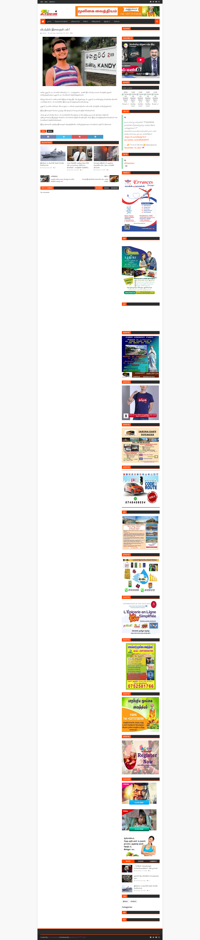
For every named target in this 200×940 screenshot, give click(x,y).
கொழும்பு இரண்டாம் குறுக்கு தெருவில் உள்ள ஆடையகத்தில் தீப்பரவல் (104, 165)
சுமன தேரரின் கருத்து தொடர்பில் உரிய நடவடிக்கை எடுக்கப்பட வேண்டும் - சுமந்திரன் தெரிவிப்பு (78, 165)
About (46, 2)
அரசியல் (116, 21)
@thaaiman (129, 163)
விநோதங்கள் (96, 21)
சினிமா (85, 21)
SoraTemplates (53, 937)
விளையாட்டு (75, 21)
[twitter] (153, 1)
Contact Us (52, 2)
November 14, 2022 (132, 148)
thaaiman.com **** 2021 (77, 937)
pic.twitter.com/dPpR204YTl (136, 140)
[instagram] (159, 1)
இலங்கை (50, 131)
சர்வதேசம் (133, 901)
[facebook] (151, 1)
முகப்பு (49, 21)
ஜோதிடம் (107, 21)
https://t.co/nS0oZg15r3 (135, 137)
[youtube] (156, 1)
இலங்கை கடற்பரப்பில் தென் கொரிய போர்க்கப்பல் (52, 164)
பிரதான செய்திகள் (61, 21)
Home (41, 2)
